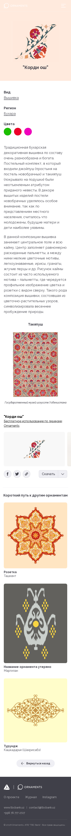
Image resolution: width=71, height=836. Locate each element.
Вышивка (11, 98)
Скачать (48, 474)
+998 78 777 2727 (14, 812)
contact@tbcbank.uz (42, 807)
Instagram (49, 797)
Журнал (31, 797)
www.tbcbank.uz (14, 807)
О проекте (11, 797)
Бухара (10, 113)
